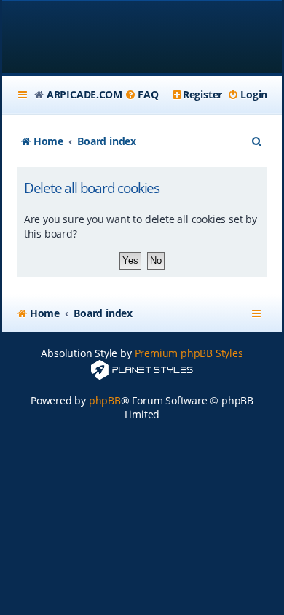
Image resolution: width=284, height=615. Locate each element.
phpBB (105, 400)
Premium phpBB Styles (189, 353)
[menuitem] (141, 94)
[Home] (142, 38)
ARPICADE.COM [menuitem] (84, 94)
